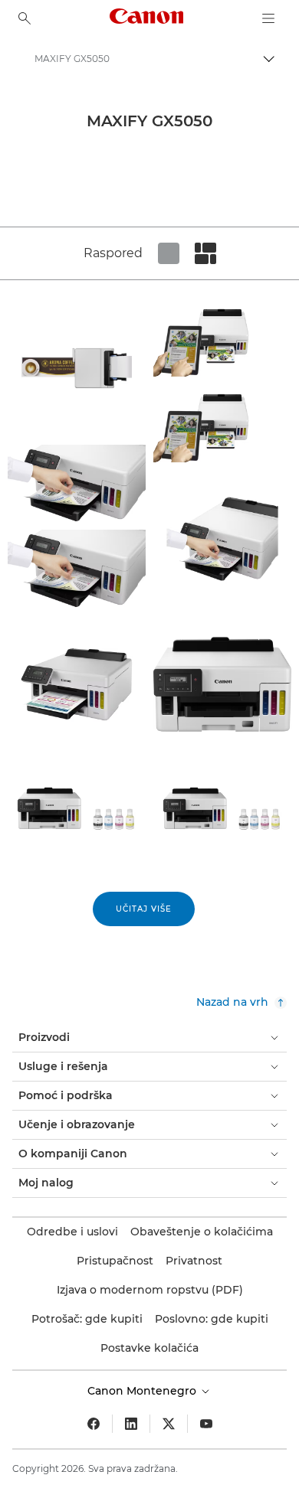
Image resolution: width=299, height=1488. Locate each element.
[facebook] (93, 1424)
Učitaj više (144, 909)
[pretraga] (24, 18)
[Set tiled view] (168, 253)
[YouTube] (206, 1424)
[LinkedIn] (131, 1424)
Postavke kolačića (149, 1348)
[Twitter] (169, 1424)
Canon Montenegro (143, 1391)
